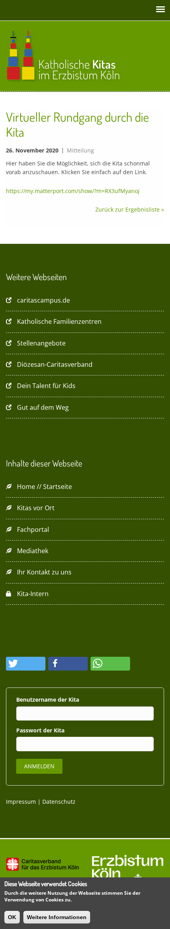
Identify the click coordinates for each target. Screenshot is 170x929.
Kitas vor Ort (36, 508)
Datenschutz (59, 801)
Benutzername (37, 699)
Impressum (21, 801)
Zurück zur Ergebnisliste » (129, 209)
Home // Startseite (44, 486)
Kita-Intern (33, 593)
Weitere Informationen (57, 917)
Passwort (29, 730)
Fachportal (33, 529)
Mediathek (32, 550)
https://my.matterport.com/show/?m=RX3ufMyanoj (73, 191)
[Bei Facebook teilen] (68, 664)
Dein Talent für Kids (46, 385)
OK (12, 917)
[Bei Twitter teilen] (25, 664)
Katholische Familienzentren (59, 321)
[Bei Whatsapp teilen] (110, 664)
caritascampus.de (43, 300)
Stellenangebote (41, 343)
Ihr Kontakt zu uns (44, 572)
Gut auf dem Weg (43, 407)
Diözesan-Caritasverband (55, 364)
